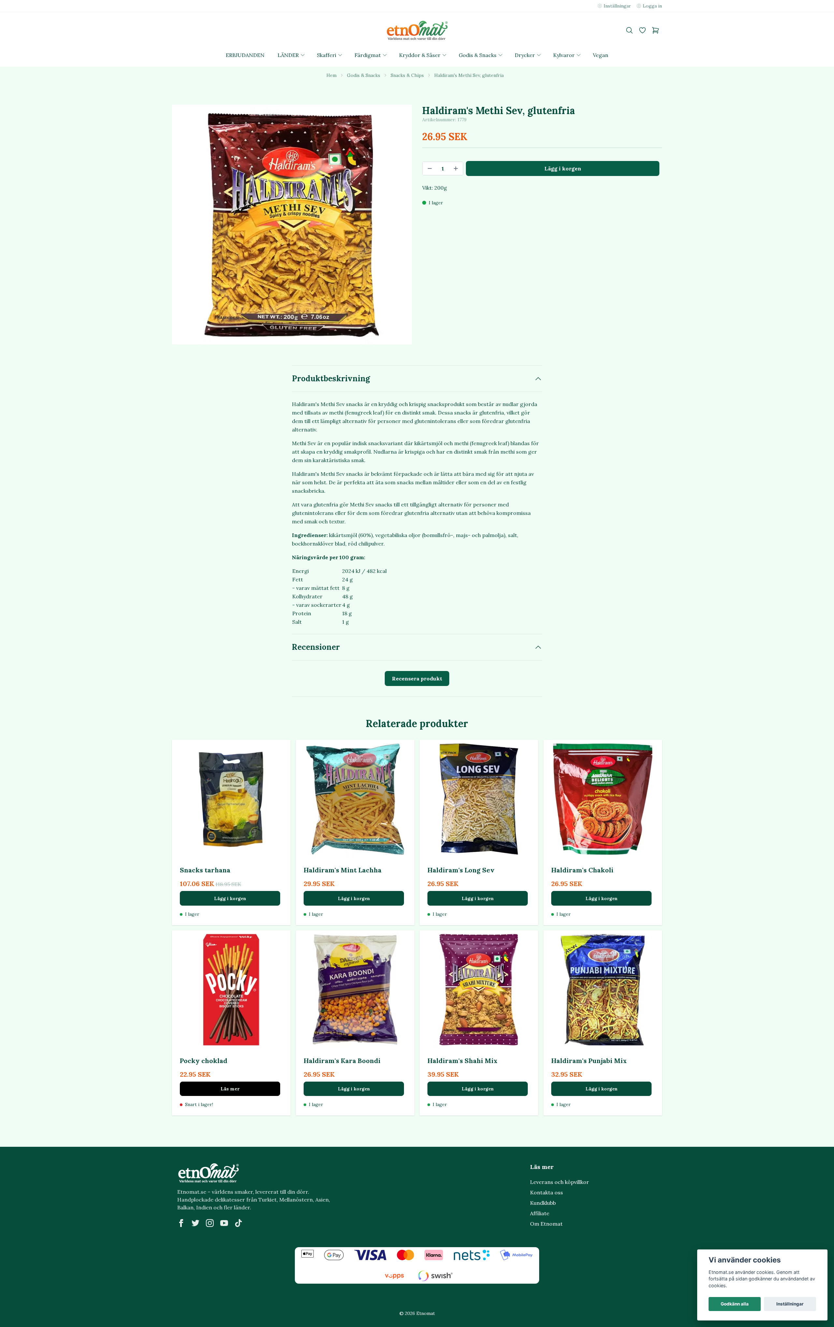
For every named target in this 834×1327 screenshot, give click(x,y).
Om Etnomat (546, 1223)
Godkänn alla (735, 1303)
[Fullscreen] (292, 224)
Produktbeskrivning (331, 378)
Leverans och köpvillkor (559, 1182)
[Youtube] (224, 1223)
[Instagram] (210, 1223)
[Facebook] (181, 1223)
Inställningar (790, 1303)
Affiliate (539, 1213)
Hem (331, 75)
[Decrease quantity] (430, 168)
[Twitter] (195, 1223)
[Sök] (629, 30)
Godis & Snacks (363, 75)
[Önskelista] (642, 30)
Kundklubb (543, 1203)
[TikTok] (238, 1223)
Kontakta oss (546, 1192)
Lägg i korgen (230, 898)
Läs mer (230, 1089)
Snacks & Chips (407, 75)
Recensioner (316, 647)
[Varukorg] (655, 30)
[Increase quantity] (456, 168)
